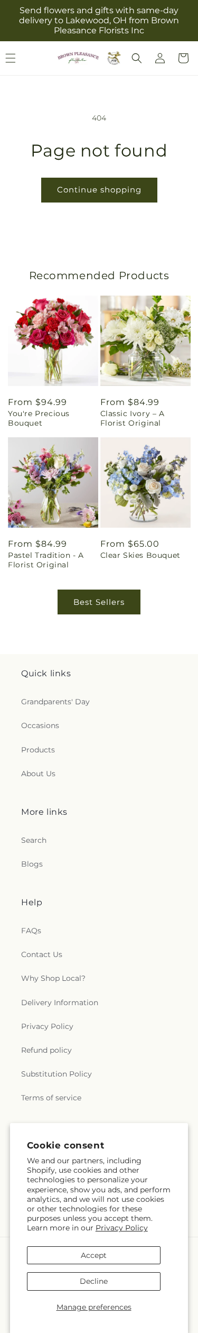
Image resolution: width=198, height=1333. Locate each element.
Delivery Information (59, 1002)
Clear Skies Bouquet (140, 555)
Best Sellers (99, 602)
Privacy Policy (122, 1228)
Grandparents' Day (55, 701)
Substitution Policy (56, 1074)
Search (33, 840)
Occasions (40, 725)
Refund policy (46, 1050)
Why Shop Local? (53, 978)
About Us (38, 773)
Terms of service (51, 1097)
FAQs (31, 930)
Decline (94, 1281)
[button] (136, 58)
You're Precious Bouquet (39, 418)
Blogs (32, 864)
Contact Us (41, 954)
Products (38, 750)
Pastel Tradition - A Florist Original (46, 559)
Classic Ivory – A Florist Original (132, 418)
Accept (94, 1255)
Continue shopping (99, 190)
